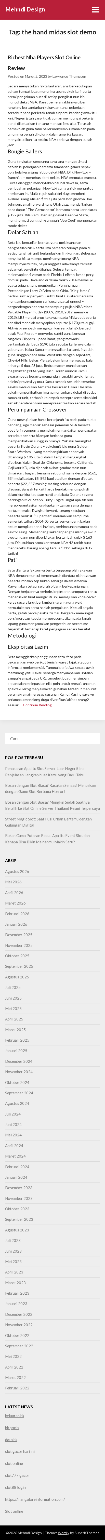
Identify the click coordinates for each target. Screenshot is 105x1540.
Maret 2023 (15, 1282)
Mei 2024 (13, 1135)
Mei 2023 (13, 1261)
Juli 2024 (13, 1114)
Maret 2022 (15, 1377)
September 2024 (19, 1093)
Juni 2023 (13, 1251)
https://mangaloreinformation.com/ (35, 1499)
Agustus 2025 (17, 977)
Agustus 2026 (17, 871)
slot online (14, 1463)
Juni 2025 (13, 998)
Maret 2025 (15, 1029)
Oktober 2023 (17, 1208)
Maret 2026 (15, 903)
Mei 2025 (13, 1008)
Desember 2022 (18, 1314)
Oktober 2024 (17, 1082)
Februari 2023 (17, 1293)
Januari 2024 (16, 1177)
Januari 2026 (16, 924)
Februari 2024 (17, 1166)
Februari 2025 (17, 1040)
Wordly (63, 1533)
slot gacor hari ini (20, 1451)
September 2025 (19, 966)
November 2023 (19, 1198)
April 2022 (14, 1367)
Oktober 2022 (17, 1335)
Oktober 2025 (17, 955)
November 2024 (19, 1071)
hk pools (12, 1427)
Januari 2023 (16, 1303)
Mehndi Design (25, 9)
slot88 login (15, 1487)
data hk (11, 1439)
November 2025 (19, 945)
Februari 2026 (17, 913)
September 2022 (19, 1346)
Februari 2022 (17, 1388)
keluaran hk (14, 1415)
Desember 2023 (18, 1187)
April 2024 (14, 1145)
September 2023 (19, 1219)
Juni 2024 (13, 1124)
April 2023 (14, 1272)
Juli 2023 (13, 1240)
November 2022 (19, 1324)
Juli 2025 (13, 987)
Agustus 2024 (17, 1103)
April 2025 (14, 1019)
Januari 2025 (16, 1050)
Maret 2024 (15, 1156)
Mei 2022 (13, 1356)
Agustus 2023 (17, 1230)
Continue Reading (37, 705)
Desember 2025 (18, 934)
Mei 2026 (13, 882)
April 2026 (14, 892)
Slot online (14, 1511)
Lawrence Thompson (69, 76)
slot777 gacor (17, 1475)
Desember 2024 (18, 1061)
